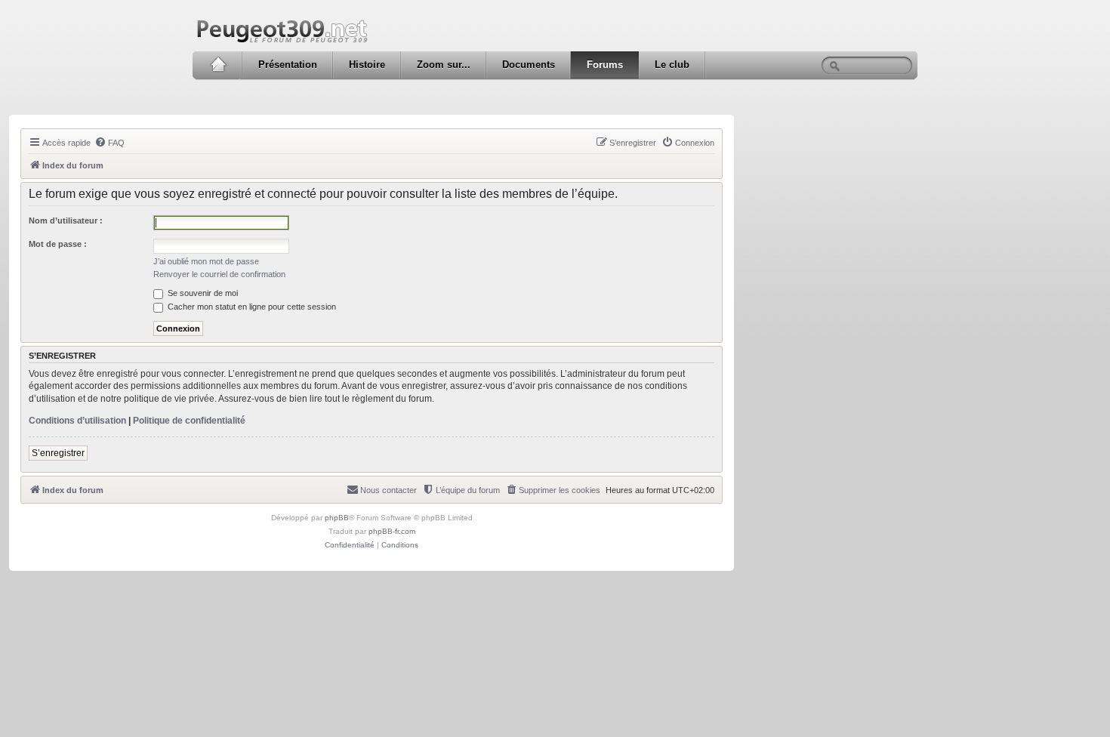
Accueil (218, 65)
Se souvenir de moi (201, 293)
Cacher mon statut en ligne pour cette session (250, 306)
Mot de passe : (58, 243)
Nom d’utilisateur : (66, 220)
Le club (672, 64)
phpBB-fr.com (391, 531)
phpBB (337, 517)
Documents (528, 64)
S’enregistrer (58, 453)
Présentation (287, 64)
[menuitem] (109, 143)
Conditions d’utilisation (77, 420)
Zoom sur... (443, 64)
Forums (605, 64)
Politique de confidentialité (189, 420)
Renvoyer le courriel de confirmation (219, 274)
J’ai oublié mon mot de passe (206, 261)
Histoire (367, 64)
